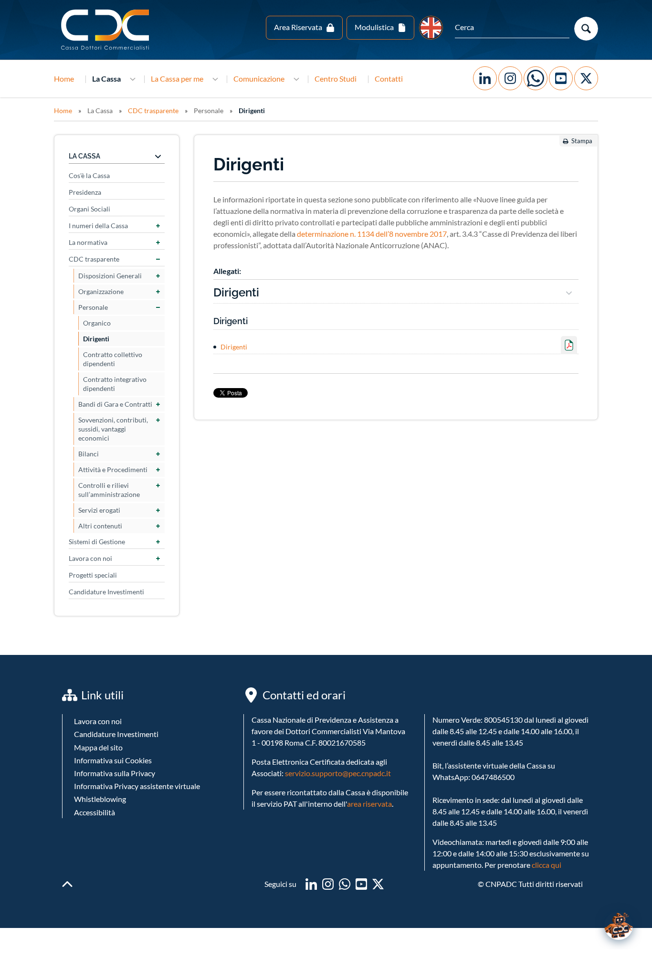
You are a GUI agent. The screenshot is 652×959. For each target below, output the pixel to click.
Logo (106, 30)
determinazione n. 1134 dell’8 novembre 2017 (372, 233)
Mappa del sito (98, 747)
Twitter (586, 78)
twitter (378, 884)
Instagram (510, 78)
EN (431, 28)
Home (64, 78)
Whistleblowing (100, 798)
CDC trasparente (153, 110)
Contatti (389, 78)
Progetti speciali (93, 575)
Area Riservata (298, 27)
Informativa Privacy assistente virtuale (137, 785)
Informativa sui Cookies (113, 760)
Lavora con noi (90, 558)
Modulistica (374, 27)
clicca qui (546, 864)
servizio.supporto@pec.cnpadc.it (338, 773)
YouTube (561, 78)
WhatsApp (535, 78)
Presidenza (85, 192)
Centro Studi (336, 78)
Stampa (581, 141)
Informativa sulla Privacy (114, 773)
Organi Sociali (89, 209)
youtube (361, 884)
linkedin (311, 884)
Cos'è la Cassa (89, 175)
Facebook (485, 78)
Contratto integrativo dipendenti (115, 383)
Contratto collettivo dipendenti (112, 359)
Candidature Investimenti (106, 592)
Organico (97, 323)
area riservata (369, 803)
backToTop (67, 884)
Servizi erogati (99, 510)
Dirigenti (252, 110)
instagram (328, 884)
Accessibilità (94, 812)
